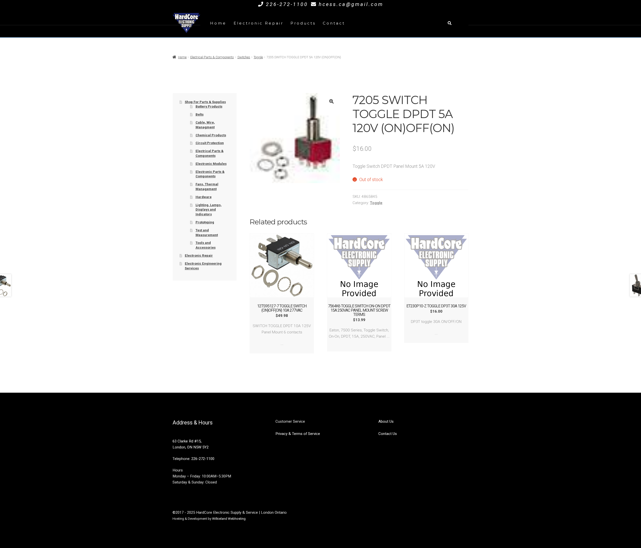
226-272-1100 (287, 4)
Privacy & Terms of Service (297, 433)
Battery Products (209, 106)
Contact (334, 23)
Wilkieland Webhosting (229, 518)
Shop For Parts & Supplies (205, 102)
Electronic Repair (258, 23)
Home (218, 23)
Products (303, 23)
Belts (200, 114)
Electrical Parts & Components (212, 57)
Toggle (258, 57)
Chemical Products (211, 135)
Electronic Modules (211, 164)
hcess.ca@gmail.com (351, 4)
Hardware (204, 197)
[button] (331, 101)
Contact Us (387, 433)
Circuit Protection (210, 143)
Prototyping (205, 222)
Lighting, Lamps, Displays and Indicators (209, 209)
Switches (243, 57)
